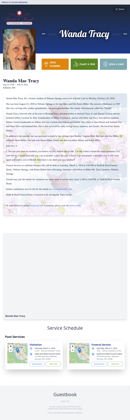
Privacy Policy (58, 409)
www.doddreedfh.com (62, 189)
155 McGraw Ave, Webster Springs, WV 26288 (46, 357)
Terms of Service (72, 409)
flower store (75, 205)
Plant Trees (53, 364)
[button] (17, 350)
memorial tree (36, 205)
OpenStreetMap (67, 413)
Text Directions (37, 364)
